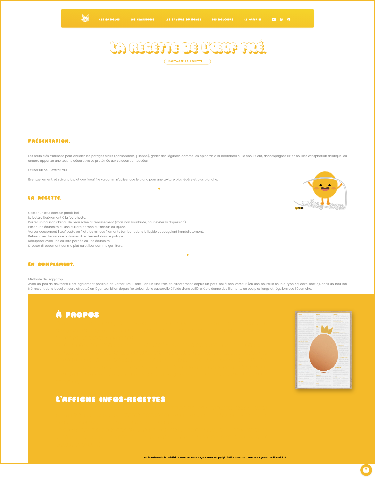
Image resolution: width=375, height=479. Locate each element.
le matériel (253, 20)
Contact (240, 458)
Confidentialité (277, 458)
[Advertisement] (187, 101)
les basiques (109, 20)
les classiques (143, 20)
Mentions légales (257, 458)
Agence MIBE (206, 458)
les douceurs (223, 20)
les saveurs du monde (183, 20)
